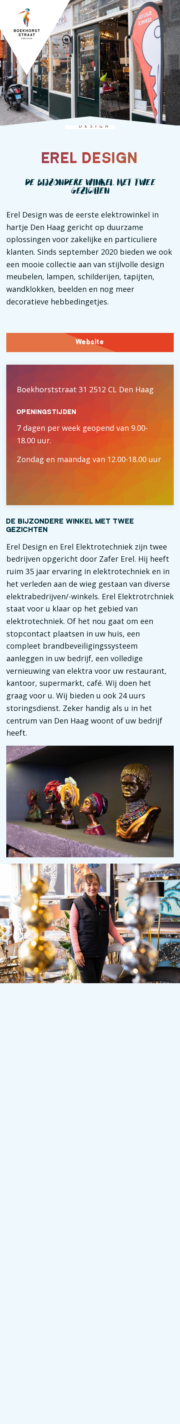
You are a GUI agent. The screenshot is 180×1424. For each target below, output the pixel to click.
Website (90, 342)
